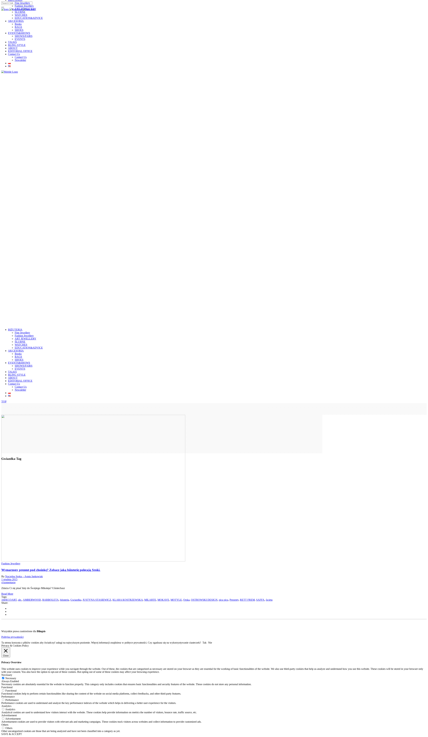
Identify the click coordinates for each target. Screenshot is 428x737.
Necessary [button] (6, 674)
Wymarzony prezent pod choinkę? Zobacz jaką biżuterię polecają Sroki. (50, 570)
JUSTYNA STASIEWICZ (97, 599)
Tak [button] (204, 642)
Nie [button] (210, 642)
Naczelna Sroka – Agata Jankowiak (24, 576)
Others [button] (4, 724)
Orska (186, 599)
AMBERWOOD (32, 599)
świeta (269, 599)
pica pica (223, 599)
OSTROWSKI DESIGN (204, 599)
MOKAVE (163, 599)
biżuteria (64, 599)
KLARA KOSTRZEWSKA (128, 599)
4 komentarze (8, 582)
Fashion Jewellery (10, 563)
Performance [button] (8, 696)
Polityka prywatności (12, 637)
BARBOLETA (50, 599)
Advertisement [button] (9, 715)
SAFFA (260, 599)
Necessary (10, 678)
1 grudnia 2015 (9, 579)
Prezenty (234, 599)
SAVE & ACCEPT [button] (11, 734)
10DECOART (9, 599)
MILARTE (150, 599)
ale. (20, 599)
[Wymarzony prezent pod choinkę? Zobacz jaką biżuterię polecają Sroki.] (93, 560)
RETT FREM (247, 599)
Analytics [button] (6, 706)
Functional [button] (7, 687)
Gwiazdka (75, 599)
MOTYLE (176, 599)
